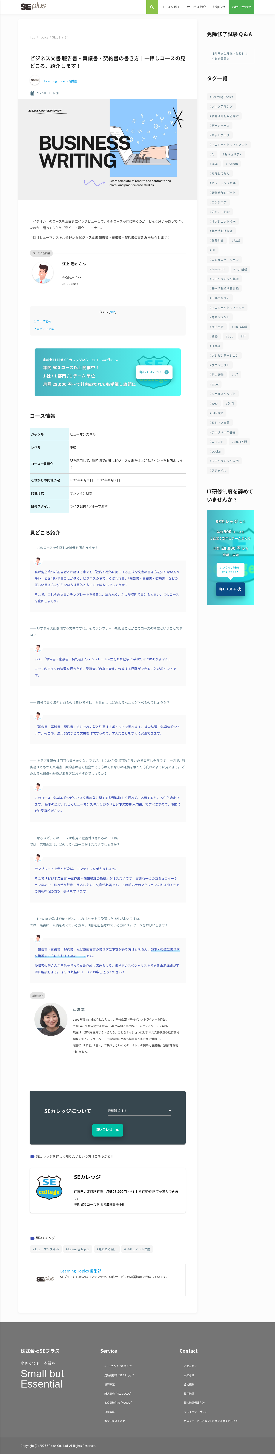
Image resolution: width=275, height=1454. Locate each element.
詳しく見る (227, 589)
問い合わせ (108, 1129)
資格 (215, 336)
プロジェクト (221, 365)
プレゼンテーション (225, 355)
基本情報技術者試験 (225, 288)
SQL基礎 (241, 269)
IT (244, 336)
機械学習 (218, 327)
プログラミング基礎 (225, 279)
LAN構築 (217, 413)
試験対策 (218, 240)
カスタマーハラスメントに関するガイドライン (211, 1421)
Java (215, 164)
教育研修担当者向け (225, 116)
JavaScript (219, 269)
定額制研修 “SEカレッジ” (119, 1375)
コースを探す (170, 7)
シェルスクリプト (224, 393)
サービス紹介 (196, 7)
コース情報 (42, 321)
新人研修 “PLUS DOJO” (117, 1393)
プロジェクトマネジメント (230, 144)
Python (233, 164)
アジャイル (219, 470)
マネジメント (221, 317)
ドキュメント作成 (138, 1249)
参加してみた (221, 173)
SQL (230, 336)
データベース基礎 (223, 432)
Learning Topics (79, 1249)
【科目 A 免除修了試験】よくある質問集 (229, 56)
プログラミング (222, 106)
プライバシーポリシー (197, 1412)
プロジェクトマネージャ (228, 307)
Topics (43, 37)
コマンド (218, 441)
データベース (220, 125)
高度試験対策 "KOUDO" (118, 1402)
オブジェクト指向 (224, 221)
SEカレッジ (60, 37)
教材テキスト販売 (114, 1421)
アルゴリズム (221, 298)
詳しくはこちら (151, 372)
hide (112, 312)
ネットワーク (221, 135)
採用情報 (189, 1393)
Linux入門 (240, 441)
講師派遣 (109, 1384)
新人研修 (218, 374)
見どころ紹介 (44, 329)
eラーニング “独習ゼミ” (118, 1366)
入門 (231, 403)
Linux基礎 (240, 327)
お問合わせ (190, 1366)
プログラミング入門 (225, 461)
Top (32, 37)
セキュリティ (233, 154)
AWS (237, 240)
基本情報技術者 (222, 231)
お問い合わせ (241, 7)
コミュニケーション (225, 259)
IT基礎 (216, 346)
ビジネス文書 (221, 422)
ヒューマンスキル (47, 1249)
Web (215, 403)
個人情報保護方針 (194, 1402)
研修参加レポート (224, 192)
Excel (215, 384)
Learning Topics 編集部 (61, 81)
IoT (236, 374)
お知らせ (218, 7)
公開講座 (109, 1412)
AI (213, 154)
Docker (217, 451)
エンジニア (219, 202)
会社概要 (189, 1384)
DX (213, 250)
